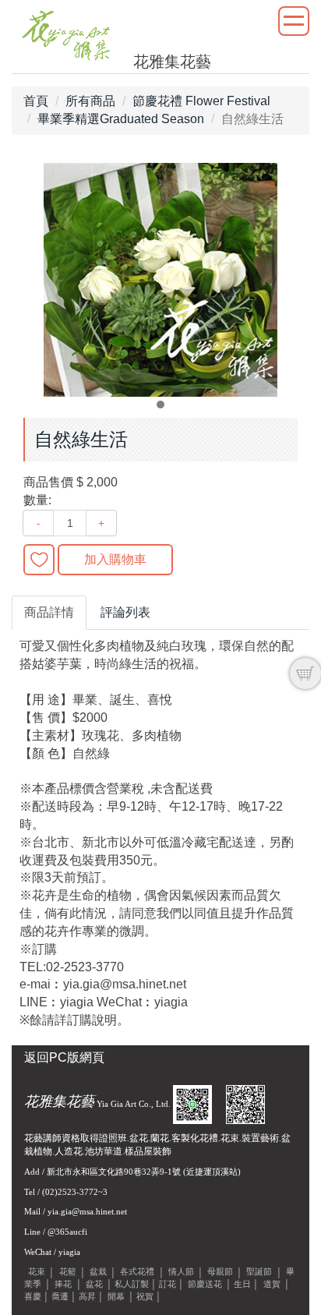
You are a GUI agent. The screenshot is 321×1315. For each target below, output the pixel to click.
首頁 (35, 101)
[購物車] (305, 673)
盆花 (94, 1283)
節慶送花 (204, 1283)
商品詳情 (49, 612)
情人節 (181, 1272)
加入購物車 (115, 559)
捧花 (63, 1283)
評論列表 (125, 612)
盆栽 (98, 1272)
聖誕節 (259, 1272)
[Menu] (293, 21)
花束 (37, 1272)
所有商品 (90, 101)
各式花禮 (137, 1272)
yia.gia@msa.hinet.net (87, 1211)
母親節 (220, 1272)
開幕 (116, 1296)
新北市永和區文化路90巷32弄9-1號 (114, 1171)
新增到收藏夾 (39, 559)
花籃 (68, 1272)
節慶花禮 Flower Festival (201, 101)
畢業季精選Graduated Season (120, 118)
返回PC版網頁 (64, 1057)
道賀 (272, 1283)
